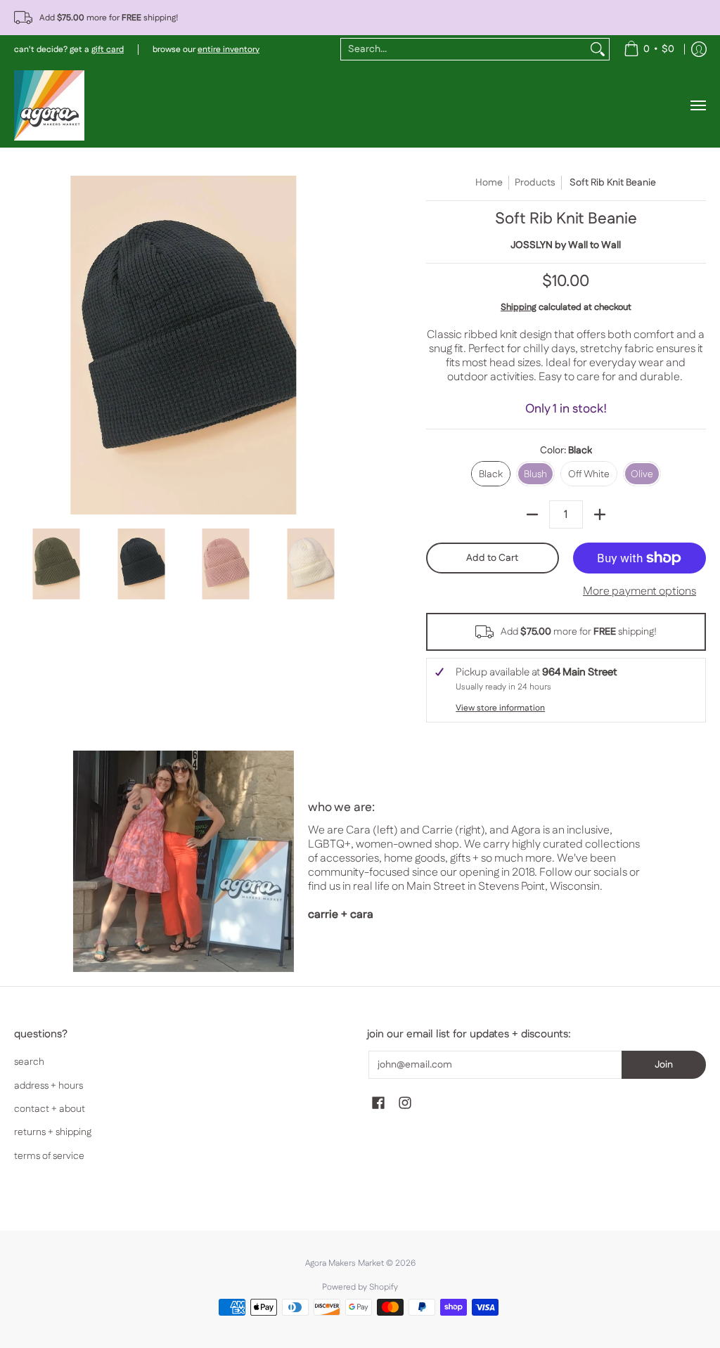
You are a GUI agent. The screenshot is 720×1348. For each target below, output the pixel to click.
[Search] (597, 49)
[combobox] (463, 49)
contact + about (49, 1109)
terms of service (49, 1156)
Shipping (518, 307)
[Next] (343, 345)
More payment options (639, 592)
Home (489, 183)
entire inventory (228, 50)
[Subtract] (532, 514)
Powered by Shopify (360, 1287)
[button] (378, 1103)
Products (535, 183)
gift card (107, 50)
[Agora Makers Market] (49, 105)
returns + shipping (52, 1132)
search (29, 1062)
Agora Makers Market (344, 1263)
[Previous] (23, 345)
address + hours (48, 1086)
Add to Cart (492, 558)
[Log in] (699, 49)
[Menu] (697, 105)
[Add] (600, 514)
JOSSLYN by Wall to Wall (565, 245)
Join (664, 1065)
